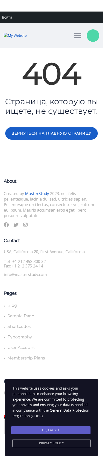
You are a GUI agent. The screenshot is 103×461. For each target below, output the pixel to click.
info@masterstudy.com (25, 274)
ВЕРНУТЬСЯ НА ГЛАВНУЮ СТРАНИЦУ (52, 133)
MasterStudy (37, 193)
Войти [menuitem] (7, 17)
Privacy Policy (51, 443)
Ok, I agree (51, 430)
